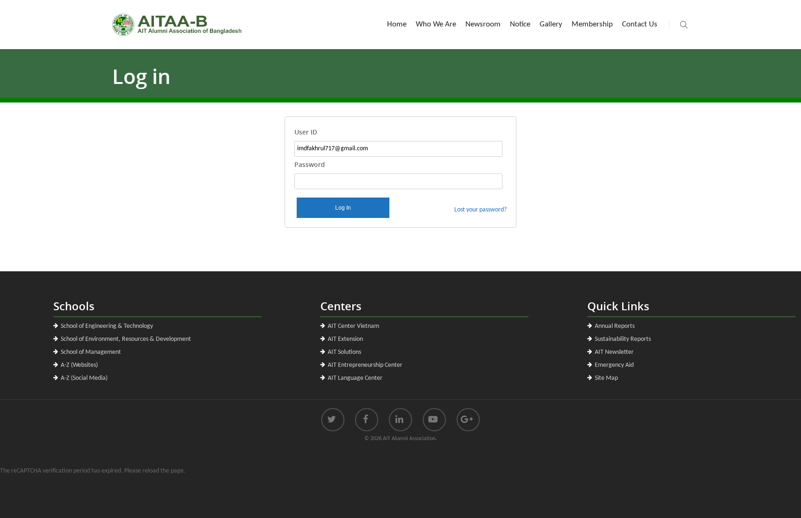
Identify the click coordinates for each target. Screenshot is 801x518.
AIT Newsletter (614, 352)
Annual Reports (615, 326)
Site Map (606, 378)
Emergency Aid (614, 365)
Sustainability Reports (623, 339)
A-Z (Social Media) (84, 378)
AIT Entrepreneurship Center (365, 365)
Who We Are (436, 24)
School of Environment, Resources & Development (126, 339)
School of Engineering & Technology (107, 326)
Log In (343, 208)
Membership (592, 24)
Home (397, 24)
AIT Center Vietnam (353, 326)
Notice (520, 24)
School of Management (91, 352)
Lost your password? (480, 209)
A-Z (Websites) (79, 365)
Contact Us (639, 24)
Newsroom (483, 24)
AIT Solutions (344, 352)
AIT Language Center (355, 378)
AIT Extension (345, 339)
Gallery (551, 24)
